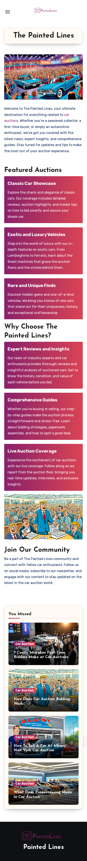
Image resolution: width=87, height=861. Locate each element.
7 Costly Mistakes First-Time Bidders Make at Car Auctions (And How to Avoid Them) (41, 657)
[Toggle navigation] (7, 11)
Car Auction (24, 644)
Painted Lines (43, 847)
